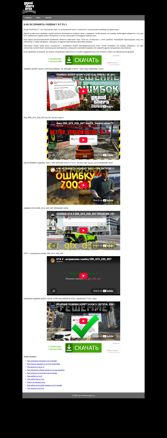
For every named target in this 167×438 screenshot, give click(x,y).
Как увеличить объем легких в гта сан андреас (46, 370)
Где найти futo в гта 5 (35, 379)
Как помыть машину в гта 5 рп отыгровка (43, 364)
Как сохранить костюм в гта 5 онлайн (42, 361)
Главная (28, 17)
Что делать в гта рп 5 (35, 367)
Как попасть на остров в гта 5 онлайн (42, 373)
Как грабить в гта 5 (34, 376)
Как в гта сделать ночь (36, 382)
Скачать (48, 17)
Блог (38, 17)
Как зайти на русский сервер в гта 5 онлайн (44, 385)
